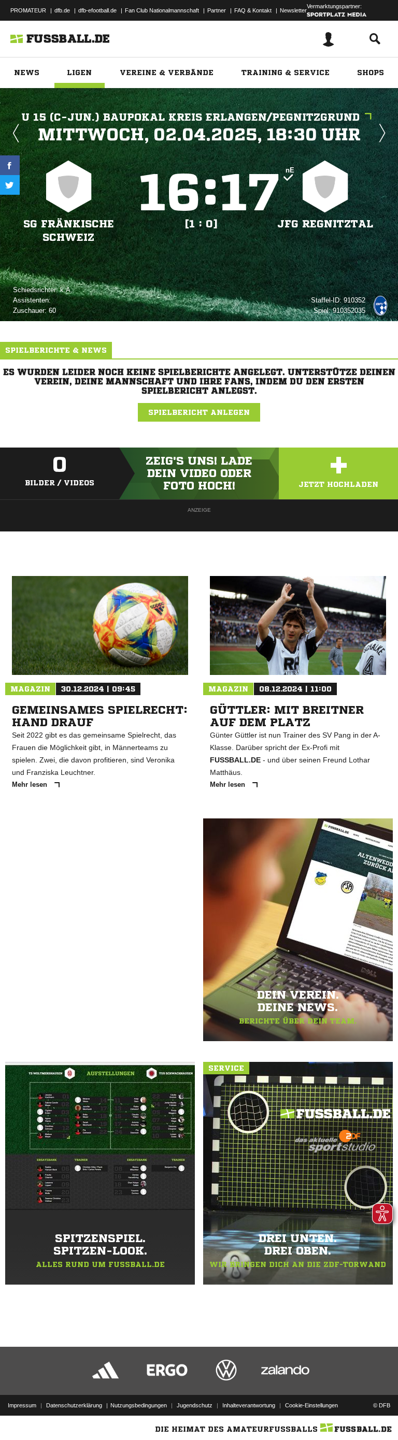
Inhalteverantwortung (248, 1405)
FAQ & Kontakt (253, 10)
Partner (216, 10)
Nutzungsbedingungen (138, 1405)
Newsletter (293, 10)
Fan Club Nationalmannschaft (162, 10)
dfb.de (62, 10)
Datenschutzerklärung (74, 1405)
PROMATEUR (28, 10)
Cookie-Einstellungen (311, 1405)
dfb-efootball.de (97, 10)
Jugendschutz (194, 1405)
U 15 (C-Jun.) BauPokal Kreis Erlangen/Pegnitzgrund (190, 117)
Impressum (22, 1405)
